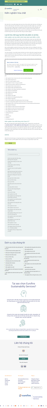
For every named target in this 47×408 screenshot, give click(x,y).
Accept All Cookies (28, 70)
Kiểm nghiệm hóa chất (12, 194)
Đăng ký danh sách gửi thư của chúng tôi (16, 1)
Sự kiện (6, 384)
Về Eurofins (20, 380)
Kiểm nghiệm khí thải (12, 205)
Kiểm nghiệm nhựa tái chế (13, 207)
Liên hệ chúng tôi (21, 381)
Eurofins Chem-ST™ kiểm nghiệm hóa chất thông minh (17, 125)
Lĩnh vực (6, 381)
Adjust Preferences (18, 70)
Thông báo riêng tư (35, 379)
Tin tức (6, 383)
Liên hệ (10, 143)
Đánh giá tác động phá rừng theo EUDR (13, 252)
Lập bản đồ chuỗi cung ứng (13, 224)
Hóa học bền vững (11, 192)
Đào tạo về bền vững (12, 179)
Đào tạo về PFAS (11, 181)
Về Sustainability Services (23, 379)
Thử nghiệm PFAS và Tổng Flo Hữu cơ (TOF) (33, 274)
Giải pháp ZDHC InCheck (13, 186)
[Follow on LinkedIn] (22, 366)
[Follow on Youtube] (25, 366)
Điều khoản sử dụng (35, 380)
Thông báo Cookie (35, 381)
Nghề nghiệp (20, 383)
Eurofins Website (8, 4)
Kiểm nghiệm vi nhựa (12, 222)
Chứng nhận (7, 380)
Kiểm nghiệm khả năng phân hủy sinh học (33, 247)
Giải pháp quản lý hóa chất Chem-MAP (13, 260)
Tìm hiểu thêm (23, 336)
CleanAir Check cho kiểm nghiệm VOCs (13, 250)
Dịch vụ (6, 379)
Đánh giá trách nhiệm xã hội (13, 178)
